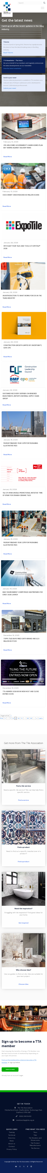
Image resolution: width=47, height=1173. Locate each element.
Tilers (35, 1132)
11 (22, 718)
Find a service (23, 800)
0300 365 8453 (25, 1116)
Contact (12, 1146)
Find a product (23, 862)
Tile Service (35, 1148)
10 (18, 718)
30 (31, 718)
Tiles (35, 1135)
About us (11, 1144)
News (12, 1141)
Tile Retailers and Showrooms (35, 1139)
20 (28, 718)
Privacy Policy (12, 1149)
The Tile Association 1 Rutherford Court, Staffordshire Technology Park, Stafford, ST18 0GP (23, 1110)
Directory (11, 1138)
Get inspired (23, 923)
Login (21, 1075)
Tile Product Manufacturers (35, 1144)
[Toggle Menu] (42, 9)
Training (12, 1132)
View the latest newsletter (12, 68)
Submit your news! (9, 88)
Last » (41, 718)
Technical (11, 1135)
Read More (7, 157)
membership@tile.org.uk (25, 1120)
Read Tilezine (8, 53)
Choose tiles (23, 984)
